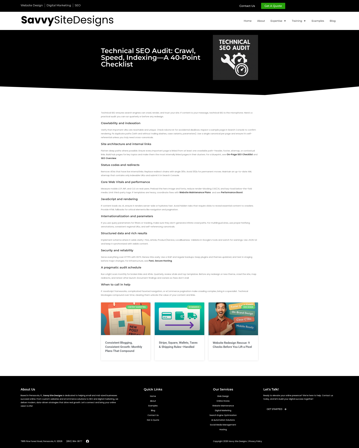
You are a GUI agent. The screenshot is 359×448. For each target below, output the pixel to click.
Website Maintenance (223, 405)
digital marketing (223, 410)
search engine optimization (223, 415)
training (297, 20)
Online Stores (223, 401)
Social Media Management (223, 424)
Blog (333, 20)
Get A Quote (153, 420)
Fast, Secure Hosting (160, 260)
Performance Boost (232, 192)
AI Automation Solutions (223, 420)
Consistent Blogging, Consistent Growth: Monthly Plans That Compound (123, 347)
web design (223, 396)
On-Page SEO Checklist (240, 154)
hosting (223, 429)
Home (248, 20)
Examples (318, 20)
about (261, 20)
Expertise (276, 20)
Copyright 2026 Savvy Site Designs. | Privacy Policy (237, 441)
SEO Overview (108, 158)
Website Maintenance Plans (195, 192)
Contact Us (153, 415)
